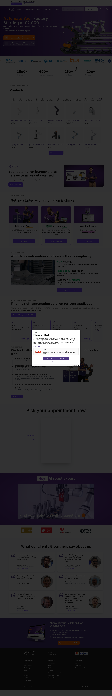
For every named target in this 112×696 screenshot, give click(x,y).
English (35, 332)
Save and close (56, 362)
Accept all (62, 358)
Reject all (49, 358)
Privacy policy (36, 346)
